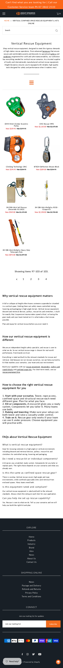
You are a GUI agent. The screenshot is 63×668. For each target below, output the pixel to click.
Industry (31, 544)
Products (31, 540)
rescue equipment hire (11, 372)
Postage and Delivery (31, 585)
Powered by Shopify (32, 662)
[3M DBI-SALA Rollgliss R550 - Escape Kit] (47, 190)
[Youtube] (39, 654)
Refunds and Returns (31, 589)
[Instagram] (27, 654)
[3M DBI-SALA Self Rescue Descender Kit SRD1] (16, 190)
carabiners (7, 57)
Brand (31, 547)
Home (6, 21)
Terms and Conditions (31, 596)
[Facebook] (22, 654)
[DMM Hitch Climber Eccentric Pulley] (16, 107)
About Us (31, 558)
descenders (45, 367)
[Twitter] (33, 654)
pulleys (53, 54)
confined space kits (24, 369)
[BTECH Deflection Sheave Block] (47, 149)
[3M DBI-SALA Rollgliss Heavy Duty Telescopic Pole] (16, 233)
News (31, 555)
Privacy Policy (31, 593)
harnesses (46, 51)
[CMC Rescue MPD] (47, 107)
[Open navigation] (8, 13)
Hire (31, 551)
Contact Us (31, 562)
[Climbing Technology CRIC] (16, 149)
